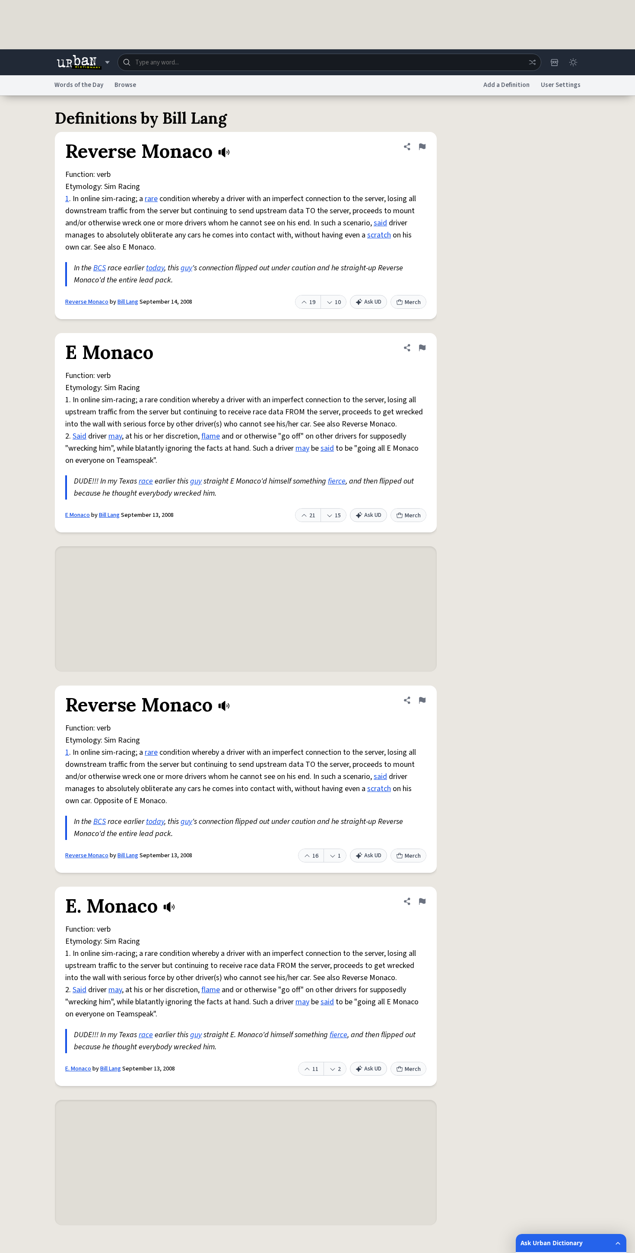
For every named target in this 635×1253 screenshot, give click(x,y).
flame (210, 436)
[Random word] (532, 62)
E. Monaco (78, 1068)
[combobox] (329, 62)
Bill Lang (127, 302)
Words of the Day (78, 85)
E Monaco (77, 515)
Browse (125, 85)
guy (186, 268)
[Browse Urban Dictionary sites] (83, 62)
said (380, 223)
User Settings (561, 85)
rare (151, 198)
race (146, 481)
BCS (99, 268)
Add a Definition (506, 85)
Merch (413, 302)
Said (79, 436)
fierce (337, 481)
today (155, 268)
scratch (379, 235)
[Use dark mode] (573, 62)
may (115, 436)
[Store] (554, 62)
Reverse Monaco (86, 302)
